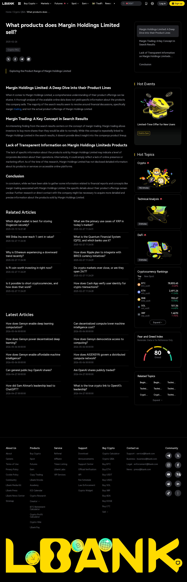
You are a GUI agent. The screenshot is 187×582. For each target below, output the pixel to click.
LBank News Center (15, 496)
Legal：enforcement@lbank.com (142, 464)
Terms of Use (12, 464)
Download (83, 453)
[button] (113, 3)
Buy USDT (107, 475)
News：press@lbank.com (139, 469)
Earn (85, 3)
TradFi (99, 3)
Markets (46, 3)
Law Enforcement (86, 485)
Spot (75, 3)
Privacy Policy (12, 469)
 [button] (138, 3)
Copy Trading (36, 475)
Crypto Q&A (19, 12)
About (9, 453)
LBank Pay (35, 527)
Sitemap (10, 501)
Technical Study (172, 395)
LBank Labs (59, 469)
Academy (34, 485)
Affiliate (58, 459)
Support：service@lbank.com (141, 453)
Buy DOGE (107, 501)
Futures (62, 3)
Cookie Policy (12, 475)
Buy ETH (106, 469)
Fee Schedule (84, 480)
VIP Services (60, 475)
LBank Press (11, 490)
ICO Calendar (36, 490)
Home (8, 12)
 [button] (124, 3)
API (79, 475)
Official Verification (87, 469)
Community (11, 480)
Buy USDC (107, 480)
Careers (9, 459)
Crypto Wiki (35, 522)
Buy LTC (106, 506)
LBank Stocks (36, 480)
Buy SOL (106, 485)
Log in (163, 3)
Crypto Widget (85, 490)
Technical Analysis (172, 382)
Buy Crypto (31, 3)
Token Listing (60, 464)
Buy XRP (106, 490)
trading (17, 109)
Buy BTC (106, 464)
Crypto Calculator (111, 453)
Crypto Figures (145, 395)
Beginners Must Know (145, 382)
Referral (58, 453)
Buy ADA (106, 496)
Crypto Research (38, 496)
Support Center (85, 464)
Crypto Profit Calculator (36, 515)
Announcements (86, 459)
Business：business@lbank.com (142, 459)
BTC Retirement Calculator (37, 508)
